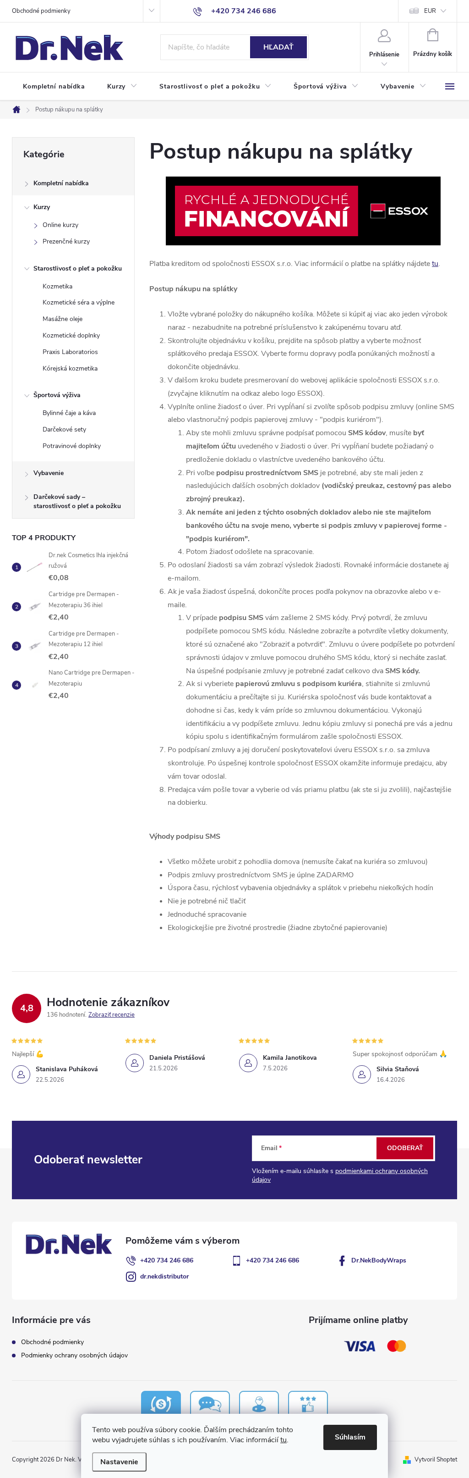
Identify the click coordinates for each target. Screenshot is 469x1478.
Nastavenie (119, 1462)
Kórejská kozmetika (70, 368)
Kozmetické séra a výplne (79, 302)
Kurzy (41, 207)
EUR (430, 11)
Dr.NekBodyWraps (378, 1260)
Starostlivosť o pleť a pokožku (77, 268)
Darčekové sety (64, 429)
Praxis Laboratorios (70, 352)
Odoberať (405, 1148)
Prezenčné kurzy (66, 241)
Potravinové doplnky (72, 446)
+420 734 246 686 (166, 1260)
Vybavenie (48, 473)
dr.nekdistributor (164, 1276)
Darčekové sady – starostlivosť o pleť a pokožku (77, 501)
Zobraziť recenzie (111, 1015)
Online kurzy (60, 225)
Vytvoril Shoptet (435, 1460)
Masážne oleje (62, 319)
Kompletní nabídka (61, 183)
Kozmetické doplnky (71, 335)
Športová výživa (57, 395)
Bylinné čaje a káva (69, 413)
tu (283, 1440)
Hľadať (278, 47)
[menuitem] (54, 86)
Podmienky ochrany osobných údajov (74, 1355)
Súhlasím (350, 1437)
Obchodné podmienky (41, 11)
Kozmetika (57, 286)
